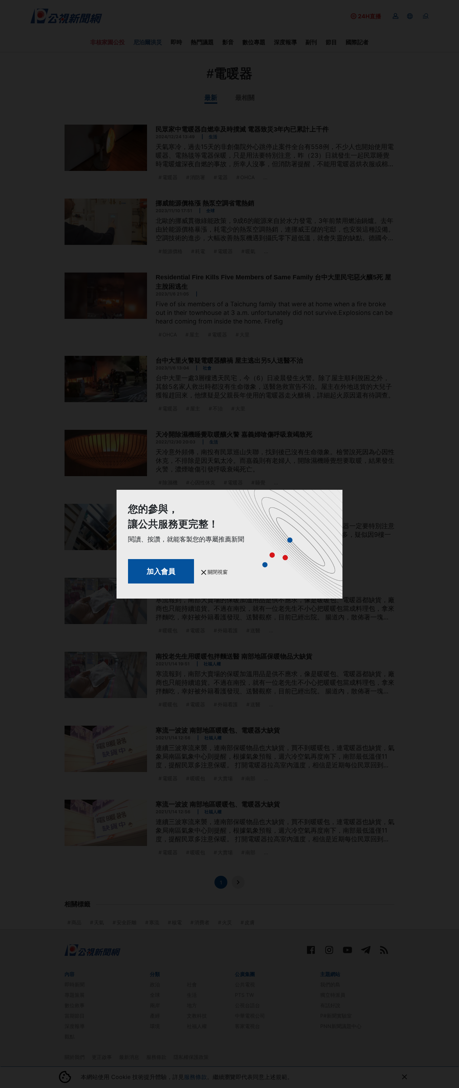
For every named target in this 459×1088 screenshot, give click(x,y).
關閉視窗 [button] (217, 572)
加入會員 (161, 571)
